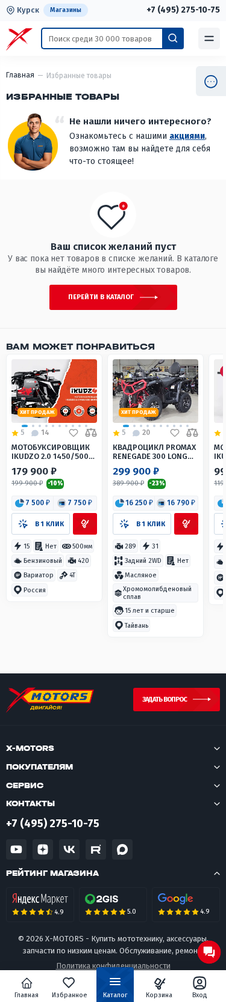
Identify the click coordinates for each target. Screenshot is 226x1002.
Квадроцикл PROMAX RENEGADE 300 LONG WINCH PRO (154, 452)
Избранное (69, 995)
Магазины (65, 10)
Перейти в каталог (101, 297)
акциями (187, 136)
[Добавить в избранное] (73, 433)
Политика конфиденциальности (113, 965)
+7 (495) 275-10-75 (183, 10)
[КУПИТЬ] (85, 524)
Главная (26, 995)
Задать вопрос (164, 699)
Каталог (115, 995)
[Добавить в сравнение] (91, 433)
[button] (33, 503)
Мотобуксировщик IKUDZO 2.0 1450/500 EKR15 (50, 452)
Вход (199, 995)
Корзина (159, 995)
